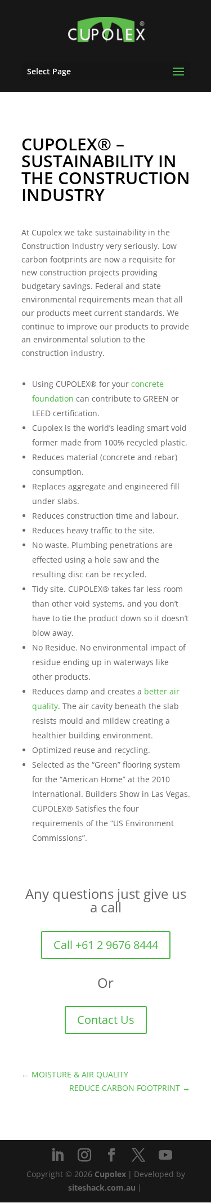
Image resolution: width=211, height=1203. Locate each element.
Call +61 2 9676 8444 (105, 944)
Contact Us (105, 1019)
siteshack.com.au (102, 1187)
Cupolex (110, 1174)
